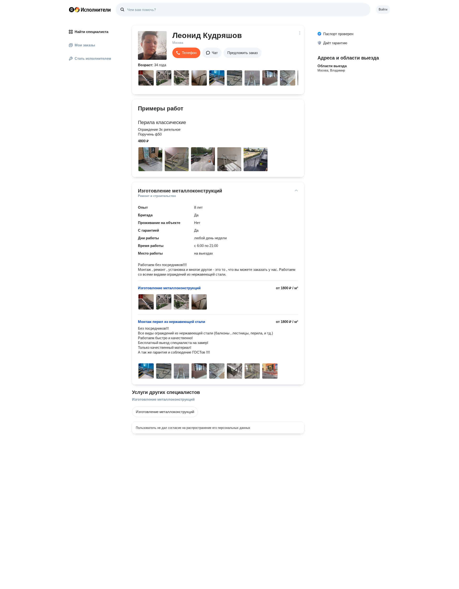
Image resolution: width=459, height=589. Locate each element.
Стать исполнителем (93, 58)
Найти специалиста (91, 32)
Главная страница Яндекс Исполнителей (90, 9)
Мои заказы (85, 45)
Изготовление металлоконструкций (163, 399)
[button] (186, 53)
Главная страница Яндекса (71, 9)
